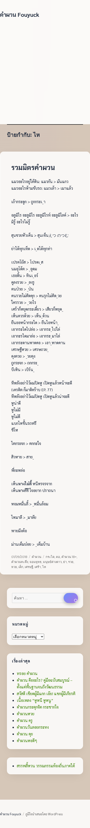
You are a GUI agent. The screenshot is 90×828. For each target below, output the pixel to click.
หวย (14, 567)
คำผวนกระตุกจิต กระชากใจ (38, 707)
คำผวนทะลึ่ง (19, 562)
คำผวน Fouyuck (19, 14)
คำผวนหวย (25, 713)
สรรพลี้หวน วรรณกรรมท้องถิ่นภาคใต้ (46, 765)
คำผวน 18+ (69, 557)
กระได (50, 557)
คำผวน (36, 557)
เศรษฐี (29, 567)
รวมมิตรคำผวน (33, 167)
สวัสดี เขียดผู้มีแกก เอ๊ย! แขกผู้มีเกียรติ (46, 693)
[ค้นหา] (71, 598)
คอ (58, 557)
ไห (44, 567)
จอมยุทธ (36, 562)
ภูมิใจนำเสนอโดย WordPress (44, 814)
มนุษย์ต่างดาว (52, 562)
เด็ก (20, 567)
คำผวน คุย (25, 733)
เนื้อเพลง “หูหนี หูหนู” (35, 700)
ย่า (65, 562)
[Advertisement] (45, 69)
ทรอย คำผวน (27, 673)
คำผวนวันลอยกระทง (33, 727)
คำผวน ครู (25, 720)
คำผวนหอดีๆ (27, 740)
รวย (70, 562)
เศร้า (38, 567)
